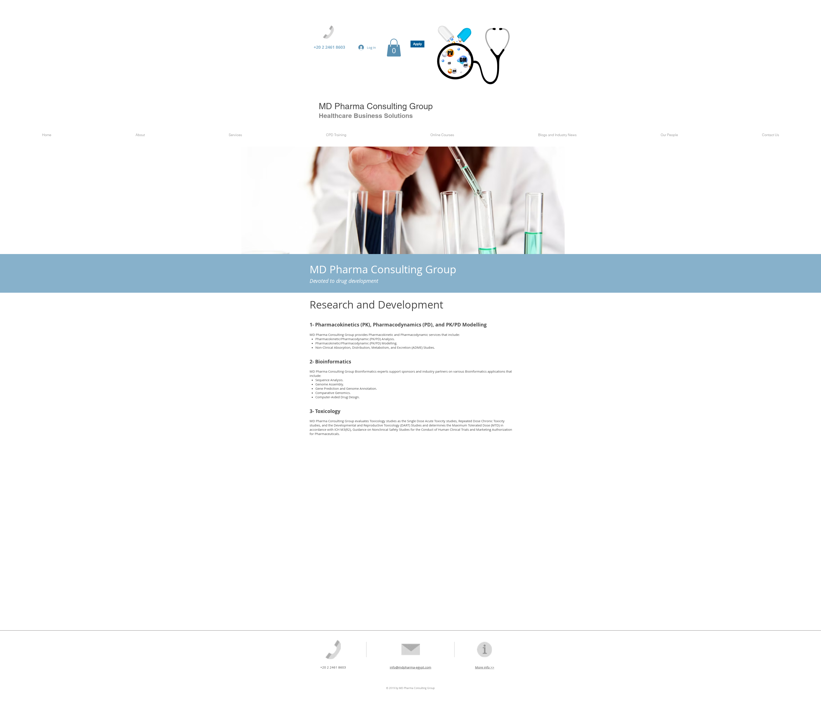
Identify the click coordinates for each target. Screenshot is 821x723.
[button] (393, 48)
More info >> (484, 667)
